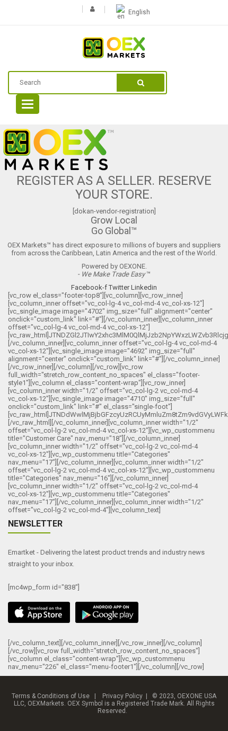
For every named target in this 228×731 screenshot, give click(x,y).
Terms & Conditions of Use (51, 696)
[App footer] (114, 612)
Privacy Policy (122, 696)
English (139, 12)
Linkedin (144, 287)
